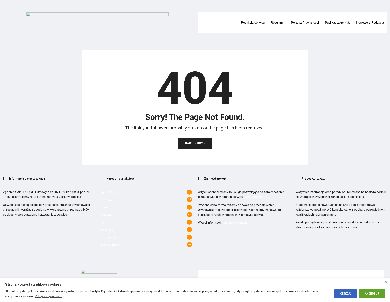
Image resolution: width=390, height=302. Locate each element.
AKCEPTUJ (372, 293)
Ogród (104, 222)
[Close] (385, 281)
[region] (195, 290)
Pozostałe (107, 214)
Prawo (104, 207)
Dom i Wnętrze (109, 237)
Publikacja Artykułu (337, 22)
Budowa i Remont (111, 244)
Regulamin (278, 22)
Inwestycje (107, 229)
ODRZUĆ (345, 293)
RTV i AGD (106, 199)
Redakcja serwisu (253, 22)
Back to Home (195, 143)
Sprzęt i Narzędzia (111, 192)
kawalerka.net (253, 196)
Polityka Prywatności (48, 296)
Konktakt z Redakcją (370, 22)
